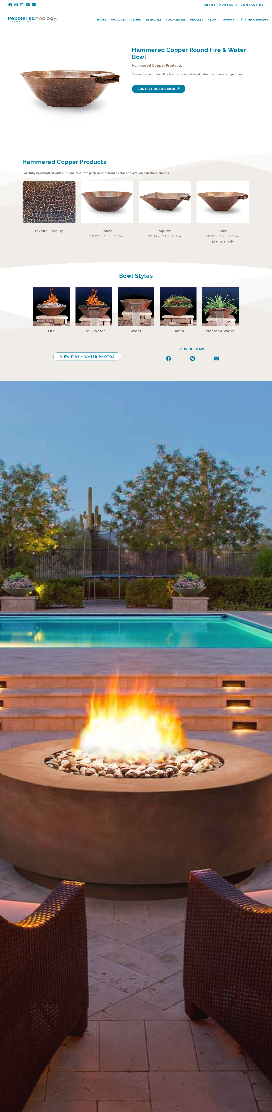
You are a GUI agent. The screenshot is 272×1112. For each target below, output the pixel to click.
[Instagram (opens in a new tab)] (16, 5)
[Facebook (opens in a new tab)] (10, 5)
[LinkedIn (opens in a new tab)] (22, 5)
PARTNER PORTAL (217, 4)
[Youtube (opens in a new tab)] (28, 5)
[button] (168, 358)
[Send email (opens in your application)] (34, 5)
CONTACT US (252, 4)
